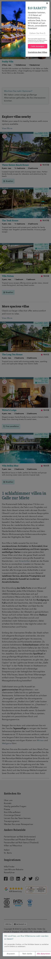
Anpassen (11, 953)
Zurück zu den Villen (37, 52)
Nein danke (27, 953)
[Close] (47, 3)
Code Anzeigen (37, 46)
